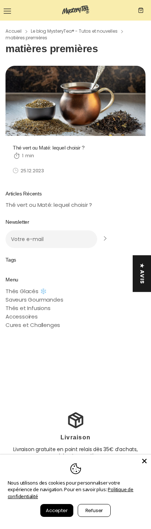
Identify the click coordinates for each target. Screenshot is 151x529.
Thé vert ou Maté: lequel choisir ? (48, 205)
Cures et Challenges (32, 325)
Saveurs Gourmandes (34, 299)
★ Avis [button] (142, 273)
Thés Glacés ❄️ (26, 291)
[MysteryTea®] (75, 10)
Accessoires (21, 316)
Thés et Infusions (28, 308)
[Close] (144, 461)
